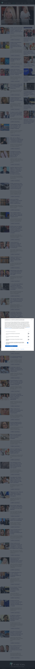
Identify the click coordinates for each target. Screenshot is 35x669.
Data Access (17, 349)
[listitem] (17, 331)
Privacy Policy (22, 349)
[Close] (32, 320)
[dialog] (17, 334)
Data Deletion (13, 349)
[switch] (28, 333)
